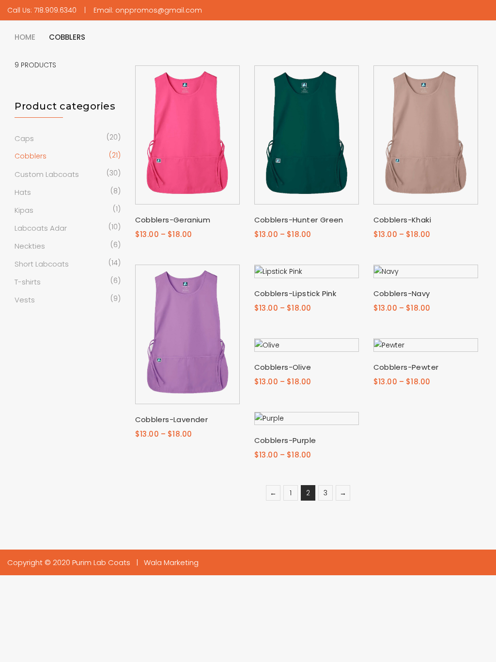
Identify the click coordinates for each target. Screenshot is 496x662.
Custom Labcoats (47, 174)
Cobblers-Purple (285, 440)
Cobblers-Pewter (406, 367)
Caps (24, 138)
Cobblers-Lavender (171, 419)
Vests (25, 300)
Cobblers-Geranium (173, 220)
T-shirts (28, 282)
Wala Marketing (171, 562)
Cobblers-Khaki (402, 220)
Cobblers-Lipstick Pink (295, 293)
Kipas (24, 210)
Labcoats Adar (41, 228)
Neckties (30, 246)
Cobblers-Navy (401, 293)
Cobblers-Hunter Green (298, 220)
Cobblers (30, 156)
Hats (23, 192)
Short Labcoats (42, 264)
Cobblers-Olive (282, 367)
